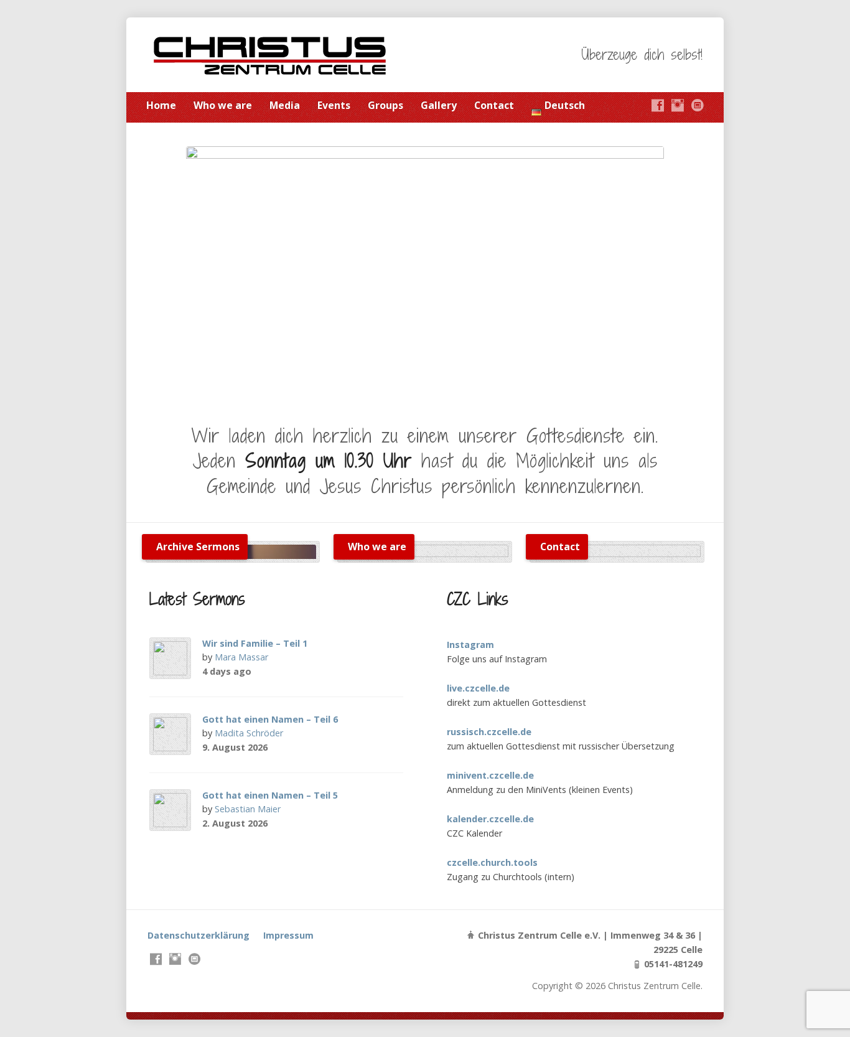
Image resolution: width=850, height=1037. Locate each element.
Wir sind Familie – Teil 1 (254, 643)
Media (284, 105)
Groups (385, 105)
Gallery (439, 105)
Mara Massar (241, 657)
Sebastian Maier (248, 809)
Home (161, 105)
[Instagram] (677, 105)
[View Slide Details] (425, 272)
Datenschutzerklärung (198, 935)
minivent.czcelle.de (490, 775)
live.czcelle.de (478, 688)
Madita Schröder (249, 733)
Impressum (288, 935)
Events (333, 105)
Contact (494, 105)
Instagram (470, 644)
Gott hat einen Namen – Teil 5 (270, 795)
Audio (288, 671)
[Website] (697, 105)
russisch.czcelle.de (489, 732)
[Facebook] (658, 105)
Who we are (223, 105)
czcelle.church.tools (492, 862)
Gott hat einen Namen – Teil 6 (270, 719)
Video (268, 671)
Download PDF (307, 671)
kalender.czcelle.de (490, 819)
